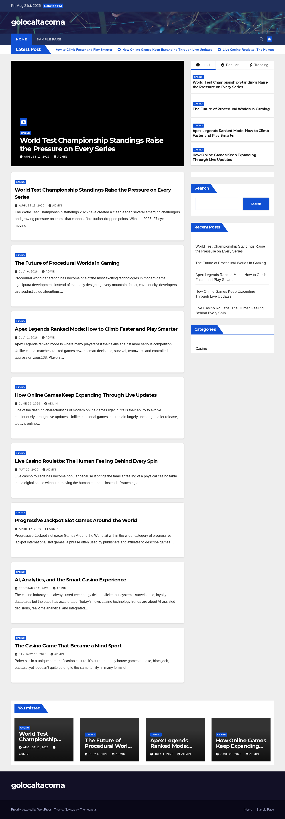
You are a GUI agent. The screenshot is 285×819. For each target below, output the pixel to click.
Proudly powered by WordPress (32, 809)
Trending (260, 65)
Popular (231, 65)
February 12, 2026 (34, 588)
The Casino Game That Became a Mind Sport (68, 646)
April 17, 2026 (30, 529)
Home (21, 39)
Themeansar (88, 809)
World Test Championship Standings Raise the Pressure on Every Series (91, 144)
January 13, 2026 (33, 654)
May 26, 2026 (29, 469)
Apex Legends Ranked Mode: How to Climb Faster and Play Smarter (231, 133)
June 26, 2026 (30, 403)
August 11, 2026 (37, 156)
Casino (25, 133)
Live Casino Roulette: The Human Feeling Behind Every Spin (86, 461)
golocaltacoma (38, 22)
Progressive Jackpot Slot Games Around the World (76, 520)
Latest (205, 65)
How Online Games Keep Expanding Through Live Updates (224, 157)
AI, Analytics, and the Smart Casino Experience (70, 580)
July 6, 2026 (29, 271)
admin (62, 156)
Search (201, 188)
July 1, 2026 (29, 337)
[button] (261, 39)
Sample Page (49, 39)
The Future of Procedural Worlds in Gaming (231, 109)
